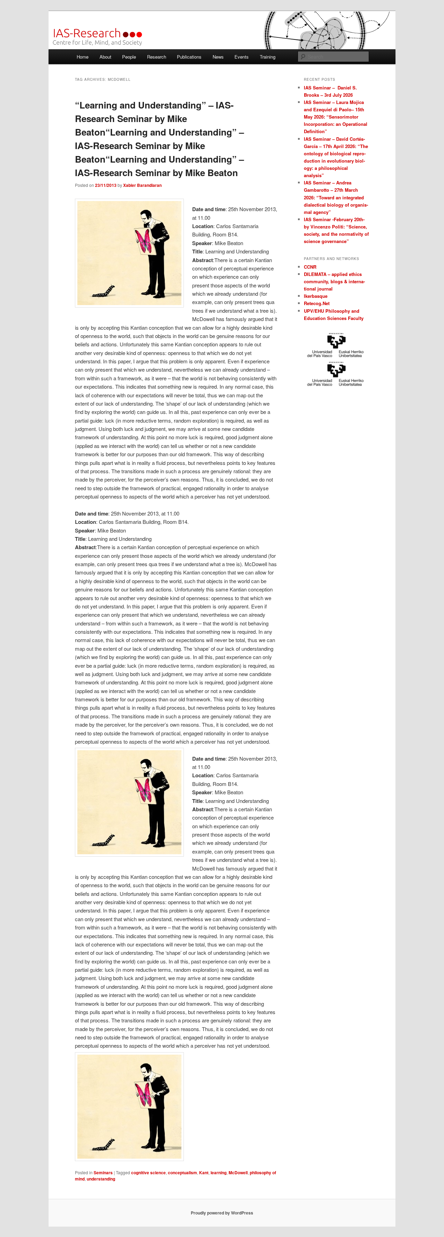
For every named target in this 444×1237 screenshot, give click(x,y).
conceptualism (182, 1172)
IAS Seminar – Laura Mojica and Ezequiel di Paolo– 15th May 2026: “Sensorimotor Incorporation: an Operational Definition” (335, 117)
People (129, 56)
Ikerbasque (315, 296)
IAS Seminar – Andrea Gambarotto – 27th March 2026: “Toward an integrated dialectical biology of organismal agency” (336, 197)
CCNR (310, 266)
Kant (203, 1172)
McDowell (238, 1172)
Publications (189, 56)
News (218, 56)
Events (241, 56)
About (105, 56)
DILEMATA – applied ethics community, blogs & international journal (334, 281)
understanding (101, 1179)
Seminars (103, 1172)
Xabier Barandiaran (142, 185)
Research (156, 56)
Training (267, 56)
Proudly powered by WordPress (222, 1213)
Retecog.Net (317, 303)
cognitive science (148, 1172)
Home (82, 56)
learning (219, 1172)
